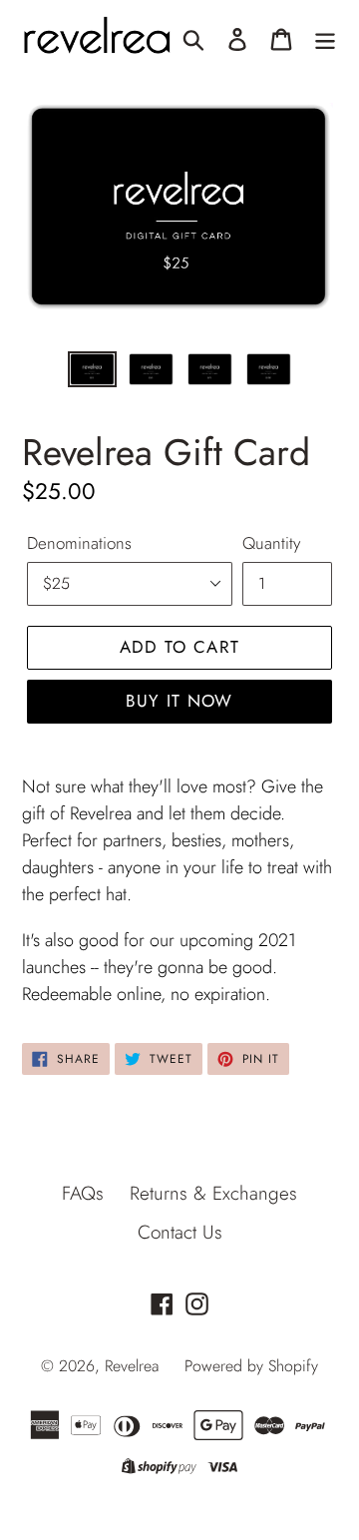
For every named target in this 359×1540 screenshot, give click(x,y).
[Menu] (325, 38)
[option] (92, 373)
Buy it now (179, 701)
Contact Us (180, 1232)
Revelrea (132, 1365)
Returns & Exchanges (213, 1193)
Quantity (271, 543)
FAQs (83, 1193)
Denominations (79, 543)
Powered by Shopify (251, 1365)
